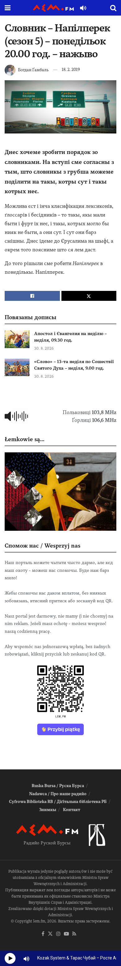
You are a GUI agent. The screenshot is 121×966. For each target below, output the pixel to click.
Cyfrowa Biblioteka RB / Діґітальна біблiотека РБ (58, 801)
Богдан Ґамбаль (33, 69)
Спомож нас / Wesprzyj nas (42, 545)
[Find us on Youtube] (66, 934)
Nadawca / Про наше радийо (58, 793)
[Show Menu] (8, 8)
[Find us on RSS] (74, 934)
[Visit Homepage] (53, 8)
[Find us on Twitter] (50, 934)
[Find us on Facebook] (43, 934)
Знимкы (47, 809)
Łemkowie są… (24, 439)
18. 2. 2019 (71, 69)
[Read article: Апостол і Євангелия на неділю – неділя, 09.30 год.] (17, 339)
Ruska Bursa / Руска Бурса (58, 785)
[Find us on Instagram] (58, 934)
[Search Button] (113, 8)
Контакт (71, 809)
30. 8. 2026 (44, 348)
